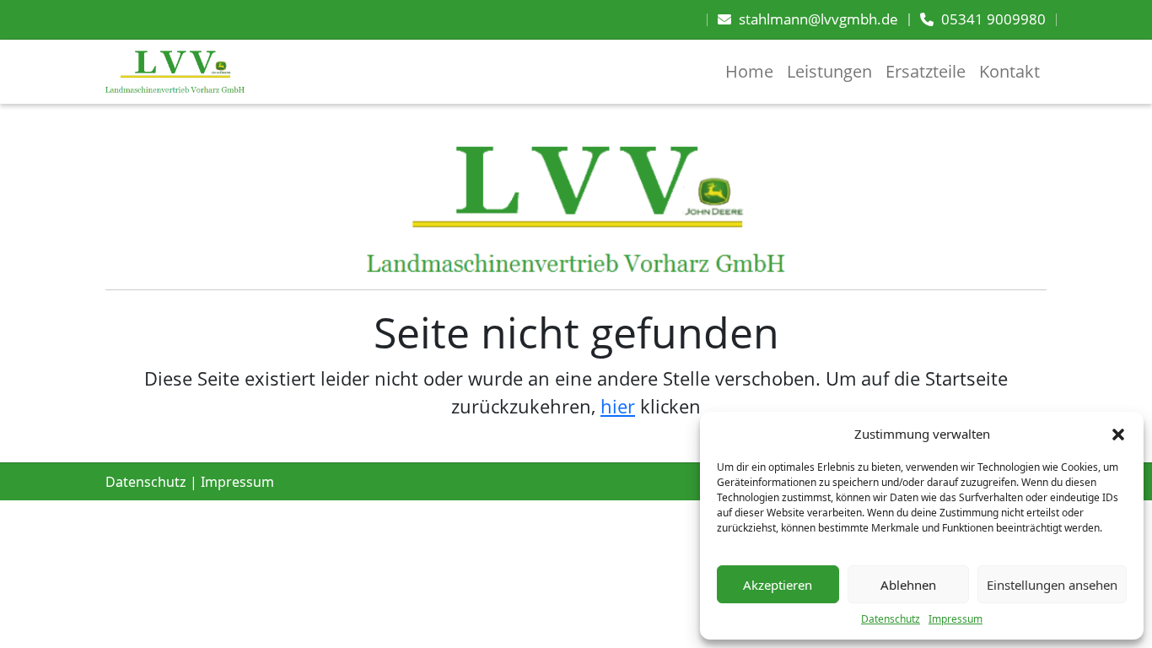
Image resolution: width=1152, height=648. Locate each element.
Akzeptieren (777, 584)
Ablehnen (908, 584)
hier (617, 405)
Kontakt (1009, 71)
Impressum (955, 619)
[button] (1118, 433)
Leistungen (829, 71)
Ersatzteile (926, 71)
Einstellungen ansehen (1052, 584)
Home (749, 71)
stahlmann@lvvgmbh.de (818, 19)
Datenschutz (890, 619)
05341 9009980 (993, 19)
